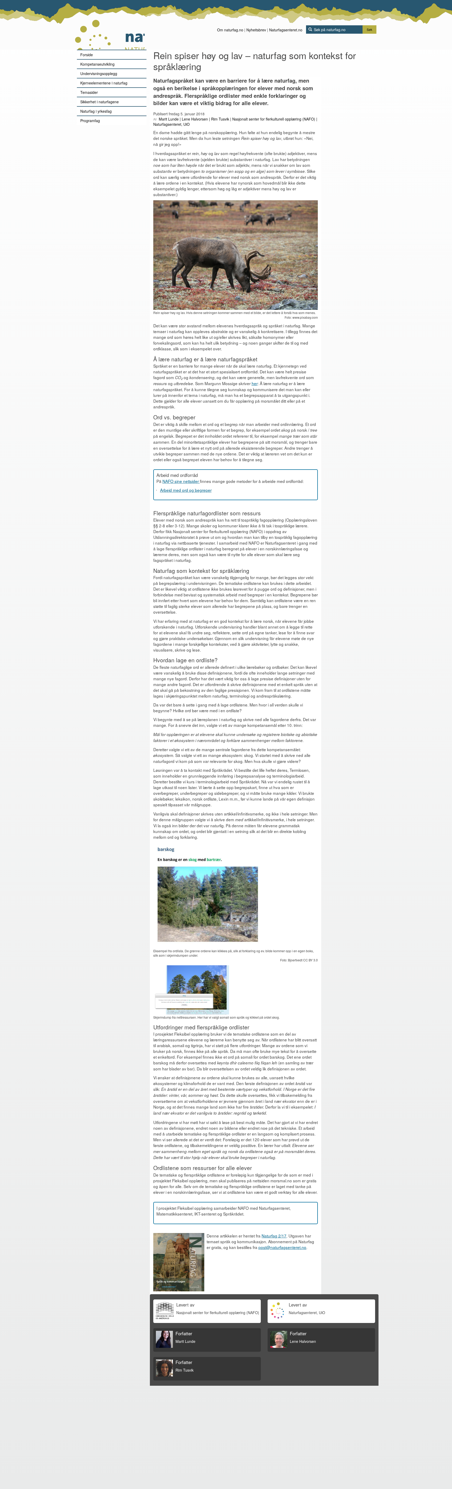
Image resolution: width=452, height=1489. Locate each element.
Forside (86, 54)
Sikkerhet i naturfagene (99, 101)
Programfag (90, 120)
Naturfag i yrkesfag (96, 111)
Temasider (89, 92)
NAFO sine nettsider (181, 481)
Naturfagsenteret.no (285, 29)
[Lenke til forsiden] (110, 25)
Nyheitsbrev (256, 29)
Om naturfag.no (230, 29)
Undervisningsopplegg (98, 73)
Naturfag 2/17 (274, 1236)
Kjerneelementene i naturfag (103, 82)
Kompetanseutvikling (97, 64)
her (255, 383)
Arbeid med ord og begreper (186, 490)
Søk (369, 29)
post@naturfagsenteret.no (282, 1247)
